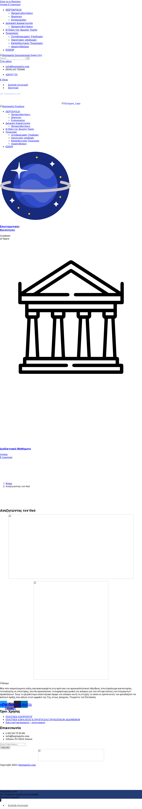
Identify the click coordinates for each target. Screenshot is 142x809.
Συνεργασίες (18, 19)
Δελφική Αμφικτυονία (19, 23)
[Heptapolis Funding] (12, 106)
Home (9, 483)
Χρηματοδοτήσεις (22, 13)
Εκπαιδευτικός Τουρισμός (27, 43)
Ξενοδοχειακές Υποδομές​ (27, 36)
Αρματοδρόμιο (20, 46)
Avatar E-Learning (10, 4)
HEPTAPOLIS (14, 9)
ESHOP (10, 49)
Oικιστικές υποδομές (24, 39)
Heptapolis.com (27, 764)
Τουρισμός (12, 33)
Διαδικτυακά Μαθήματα (15, 448)
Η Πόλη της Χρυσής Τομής (21, 29)
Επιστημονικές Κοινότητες (10, 228)
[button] (4, 79)
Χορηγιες (16, 16)
